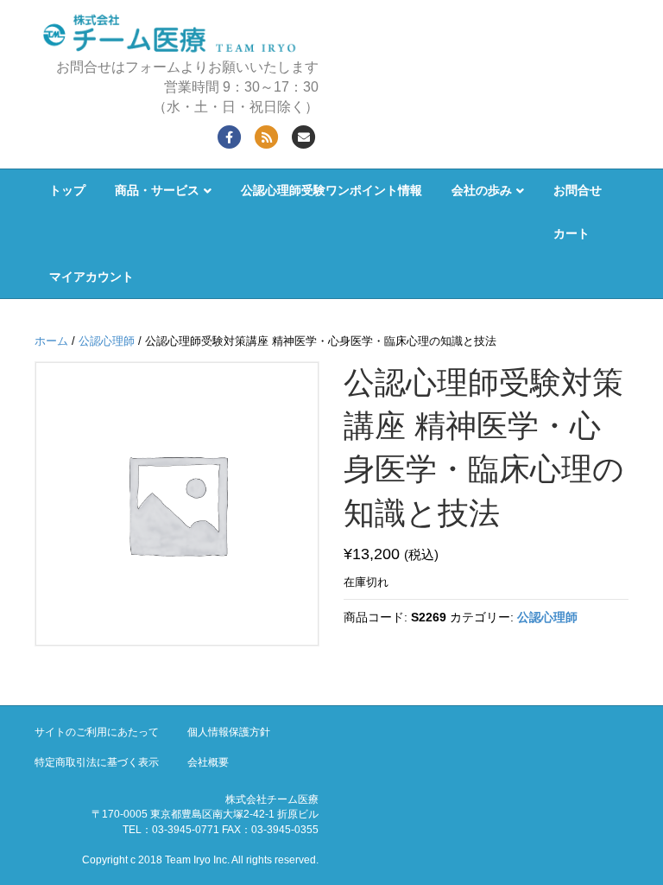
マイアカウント (91, 276)
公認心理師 (107, 340)
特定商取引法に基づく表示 (97, 762)
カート (571, 233)
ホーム (51, 340)
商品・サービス (157, 190)
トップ (67, 190)
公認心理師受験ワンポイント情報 (331, 190)
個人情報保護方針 (228, 732)
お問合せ (577, 190)
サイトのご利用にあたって (97, 732)
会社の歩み (481, 190)
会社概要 (208, 762)
